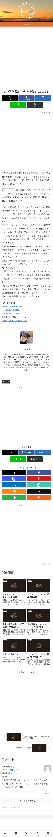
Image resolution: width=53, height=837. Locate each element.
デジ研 (7, 382)
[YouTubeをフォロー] (39, 478)
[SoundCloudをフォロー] (14, 491)
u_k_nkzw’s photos (10, 313)
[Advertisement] (26, 59)
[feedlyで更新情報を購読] (14, 497)
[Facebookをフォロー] (39, 472)
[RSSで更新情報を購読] (39, 497)
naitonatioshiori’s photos (12, 306)
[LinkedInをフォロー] (14, 484)
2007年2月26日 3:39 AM (10, 770)
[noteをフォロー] (39, 484)
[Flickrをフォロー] (39, 491)
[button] (35, 105)
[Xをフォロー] (14, 472)
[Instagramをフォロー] (14, 478)
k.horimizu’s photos (10, 310)
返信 (47, 793)
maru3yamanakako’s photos (14, 321)
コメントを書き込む (26, 801)
